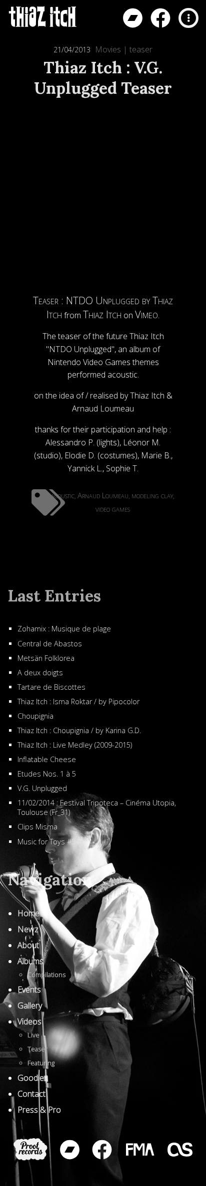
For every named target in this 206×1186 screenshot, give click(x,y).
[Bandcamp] (132, 18)
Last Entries (54, 596)
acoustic (62, 495)
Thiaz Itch (102, 314)
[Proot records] (31, 1149)
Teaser (38, 1048)
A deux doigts (40, 672)
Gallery (30, 1005)
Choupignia (36, 716)
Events (29, 989)
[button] (188, 18)
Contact (32, 1093)
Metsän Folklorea (46, 658)
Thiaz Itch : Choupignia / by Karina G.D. (79, 730)
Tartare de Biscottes (52, 687)
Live (34, 1034)
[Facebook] (160, 18)
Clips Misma (38, 826)
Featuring (41, 1062)
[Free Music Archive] (139, 1149)
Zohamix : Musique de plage (64, 628)
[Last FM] (180, 1149)
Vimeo (146, 314)
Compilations (47, 974)
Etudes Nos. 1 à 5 (47, 774)
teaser (141, 49)
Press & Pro (39, 1109)
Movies (108, 49)
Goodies (33, 1077)
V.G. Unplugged (42, 788)
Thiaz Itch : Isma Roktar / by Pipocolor (79, 701)
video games (113, 509)
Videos (30, 1021)
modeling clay (152, 495)
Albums (31, 961)
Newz (28, 929)
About (28, 945)
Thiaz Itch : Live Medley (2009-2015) (75, 745)
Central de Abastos (50, 643)
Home (29, 913)
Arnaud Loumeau (103, 495)
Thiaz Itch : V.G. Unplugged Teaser (103, 77)
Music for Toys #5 (47, 841)
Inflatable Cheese (47, 759)
